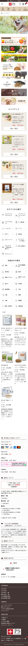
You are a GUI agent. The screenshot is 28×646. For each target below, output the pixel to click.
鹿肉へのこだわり (5, 607)
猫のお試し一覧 (5, 594)
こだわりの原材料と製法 (7, 608)
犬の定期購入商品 (5, 596)
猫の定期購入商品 (5, 598)
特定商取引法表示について (8, 623)
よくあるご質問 (5, 621)
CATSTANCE (4, 590)
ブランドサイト (5, 610)
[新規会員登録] (23, 4)
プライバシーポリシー (7, 625)
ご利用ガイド (4, 617)
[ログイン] (20, 4)
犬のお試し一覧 (5, 592)
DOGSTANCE (4, 588)
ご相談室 (13, 563)
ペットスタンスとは (6, 605)
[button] (19, 32)
